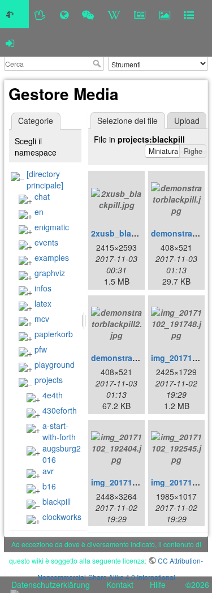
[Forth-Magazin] (140, 14)
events (46, 242)
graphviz (49, 272)
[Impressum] (189, 14)
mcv (41, 318)
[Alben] (165, 14)
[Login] (10, 42)
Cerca (98, 63)
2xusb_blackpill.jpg (129, 233)
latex (42, 303)
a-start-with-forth (59, 431)
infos (42, 288)
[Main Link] (14, 14)
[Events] (87, 14)
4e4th (52, 395)
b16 (49, 486)
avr (48, 470)
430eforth (59, 410)
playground (54, 364)
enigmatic (51, 227)
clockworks (61, 516)
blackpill (56, 501)
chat (42, 196)
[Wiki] (114, 14)
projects (48, 379)
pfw (40, 349)
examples (51, 257)
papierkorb (53, 334)
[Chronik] (64, 14)
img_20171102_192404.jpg (141, 482)
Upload (187, 120)
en (39, 211)
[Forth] (40, 14)
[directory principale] (45, 179)
